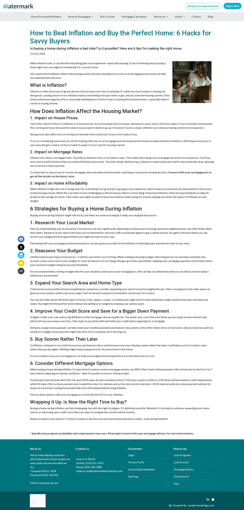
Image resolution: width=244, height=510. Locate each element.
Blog (210, 16)
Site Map (133, 476)
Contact (196, 16)
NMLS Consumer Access (44, 482)
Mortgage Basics (184, 469)
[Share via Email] (21, 263)
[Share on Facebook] (21, 239)
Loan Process (181, 462)
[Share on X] (21, 247)
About (179, 16)
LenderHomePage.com (201, 505)
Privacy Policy (136, 462)
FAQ (176, 483)
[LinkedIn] (208, 499)
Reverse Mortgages (79, 16)
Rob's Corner (107, 16)
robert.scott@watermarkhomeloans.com (99, 471)
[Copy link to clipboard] (21, 271)
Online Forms (181, 476)
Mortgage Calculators (134, 16)
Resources (160, 16)
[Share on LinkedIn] (21, 255)
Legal (131, 455)
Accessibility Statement (141, 469)
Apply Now (232, 5)
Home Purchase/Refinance (46, 16)
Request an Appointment (203, 5)
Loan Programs (182, 455)
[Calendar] (213, 499)
